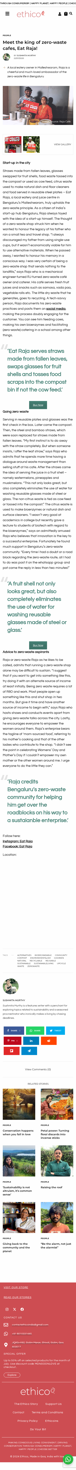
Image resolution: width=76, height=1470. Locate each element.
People (7, 35)
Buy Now (38, 405)
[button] (7, 14)
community (61, 955)
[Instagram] (7, 1309)
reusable (51, 961)
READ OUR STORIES (18, 1297)
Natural (21, 961)
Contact (19, 1412)
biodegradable (43, 955)
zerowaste (33, 966)
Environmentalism (40, 958)
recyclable (36, 961)
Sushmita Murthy (26, 55)
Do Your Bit (38, 1429)
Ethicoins (51, 1420)
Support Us (53, 1403)
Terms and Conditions (47, 1412)
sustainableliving (44, 963)
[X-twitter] (14, 1309)
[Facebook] (22, 1309)
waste (20, 966)
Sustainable (24, 963)
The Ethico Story (26, 1403)
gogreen (59, 958)
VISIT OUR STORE (16, 1287)
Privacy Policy (28, 1420)
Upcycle (61, 963)
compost (22, 958)
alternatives (24, 955)
